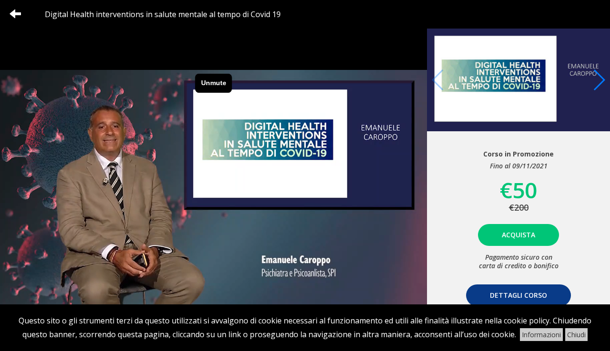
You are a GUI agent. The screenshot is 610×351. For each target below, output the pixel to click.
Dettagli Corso (518, 295)
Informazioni (541, 334)
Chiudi (576, 334)
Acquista (518, 234)
